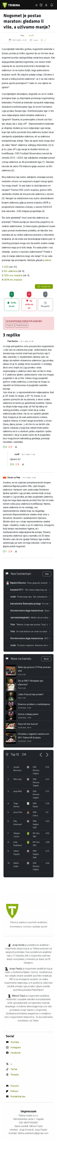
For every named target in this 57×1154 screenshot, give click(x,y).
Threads (14, 1074)
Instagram (15, 1047)
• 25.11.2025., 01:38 (26, 341)
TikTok (13, 1069)
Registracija (21, 325)
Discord (14, 1085)
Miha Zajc (17, 779)
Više (47, 574)
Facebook (15, 1052)
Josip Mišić (17, 791)
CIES (6, 266)
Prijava (10, 325)
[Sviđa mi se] (4, 447)
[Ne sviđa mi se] (9, 447)
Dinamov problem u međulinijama (34, 704)
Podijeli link (45, 286)
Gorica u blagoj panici (28, 714)
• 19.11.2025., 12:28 (28, 478)
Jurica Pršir (17, 812)
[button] (42, 5)
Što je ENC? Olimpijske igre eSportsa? (30, 683)
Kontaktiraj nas (17, 1096)
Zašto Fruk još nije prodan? (31, 694)
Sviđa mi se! (12, 303)
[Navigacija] (36, 5)
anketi (48, 260)
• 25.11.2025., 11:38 (28, 454)
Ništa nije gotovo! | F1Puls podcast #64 (34, 669)
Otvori (46, 659)
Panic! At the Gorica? (28, 724)
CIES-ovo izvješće (13, 275)
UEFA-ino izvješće (13, 279)
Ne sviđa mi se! (29, 303)
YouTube (14, 1042)
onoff (31, 35)
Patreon (14, 1091)
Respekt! (45, 303)
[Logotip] (11, 5)
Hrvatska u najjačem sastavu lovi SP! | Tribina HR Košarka (33, 736)
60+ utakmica (10, 271)
